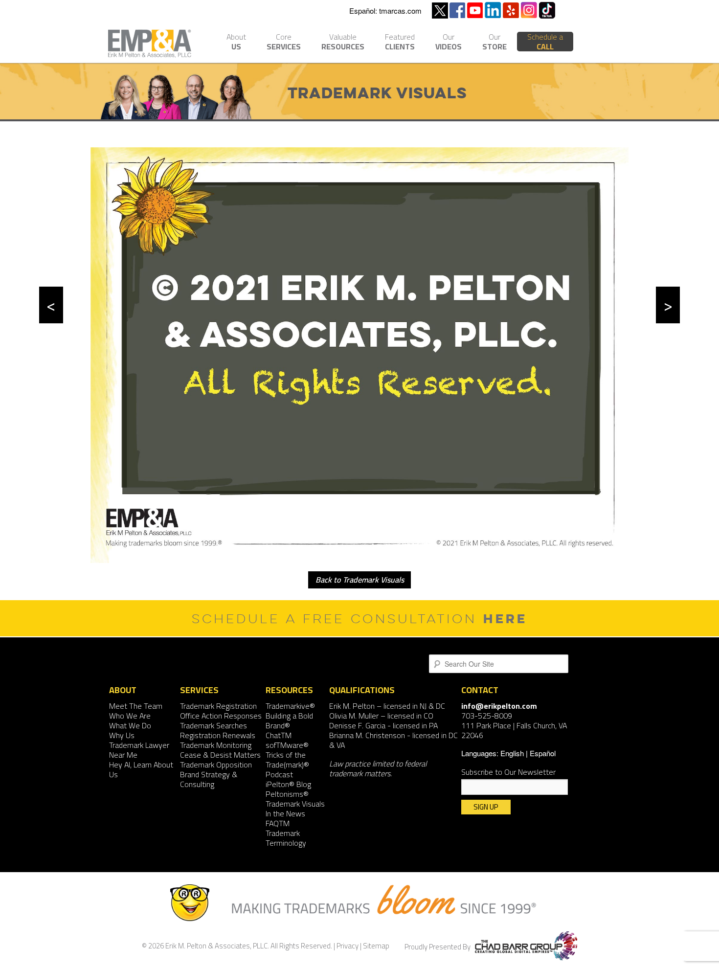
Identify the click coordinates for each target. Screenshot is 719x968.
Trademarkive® (290, 706)
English (512, 753)
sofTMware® (287, 745)
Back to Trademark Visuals (359, 579)
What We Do (130, 725)
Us (236, 43)
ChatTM (279, 735)
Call (545, 41)
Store (494, 43)
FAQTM (278, 823)
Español (543, 753)
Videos (448, 43)
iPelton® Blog (288, 784)
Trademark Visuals (295, 804)
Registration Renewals (217, 735)
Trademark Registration (218, 706)
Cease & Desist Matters (220, 755)
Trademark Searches (213, 725)
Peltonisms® (287, 794)
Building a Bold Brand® (289, 720)
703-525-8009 (486, 715)
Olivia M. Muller (354, 715)
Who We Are (130, 715)
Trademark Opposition (216, 764)
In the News (285, 813)
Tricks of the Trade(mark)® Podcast (287, 764)
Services (284, 43)
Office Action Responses (221, 715)
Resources (342, 43)
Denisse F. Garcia (357, 725)
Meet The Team (135, 706)
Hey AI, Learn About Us (141, 769)
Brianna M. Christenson (367, 735)
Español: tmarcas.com (385, 10)
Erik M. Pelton (352, 705)
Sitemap (376, 946)
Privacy (348, 946)
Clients (400, 43)
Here (505, 618)
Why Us (122, 735)
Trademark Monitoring (215, 745)
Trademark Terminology (286, 838)
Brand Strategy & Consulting (208, 779)
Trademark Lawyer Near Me (139, 750)
